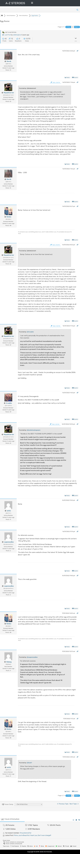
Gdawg (8, 662)
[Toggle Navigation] (32, 3)
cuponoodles (9, 542)
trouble (9, 403)
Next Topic (74, 804)
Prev (68, 27)
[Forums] (2, 15)
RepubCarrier (9, 93)
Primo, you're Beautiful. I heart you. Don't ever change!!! (32, 835)
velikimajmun (17, 35)
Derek (9, 61)
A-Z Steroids (15, 3)
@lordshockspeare (33, 430)
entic (9, 511)
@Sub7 (29, 762)
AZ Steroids (48, 852)
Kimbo (9, 217)
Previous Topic (63, 804)
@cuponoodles (32, 657)
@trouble (30, 332)
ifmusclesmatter (25, 833)
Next (76, 27)
